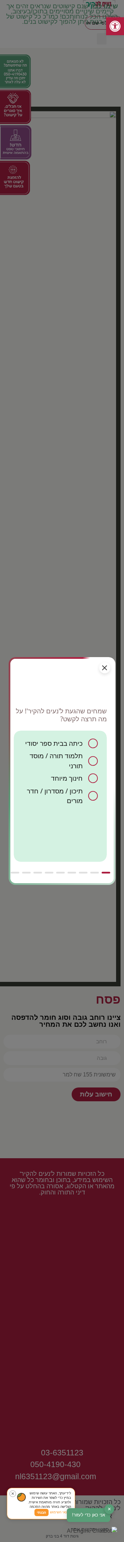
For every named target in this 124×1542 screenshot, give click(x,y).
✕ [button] (109, 1509)
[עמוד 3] (83, 873)
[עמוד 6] (49, 873)
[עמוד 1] (106, 873)
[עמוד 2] (94, 873)
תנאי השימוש (59, 1512)
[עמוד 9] (15, 873)
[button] (92, 1531)
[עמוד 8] (26, 873)
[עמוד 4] (72, 873)
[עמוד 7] (37, 873)
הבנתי (41, 1512)
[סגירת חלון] (104, 667)
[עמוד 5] (60, 873)
